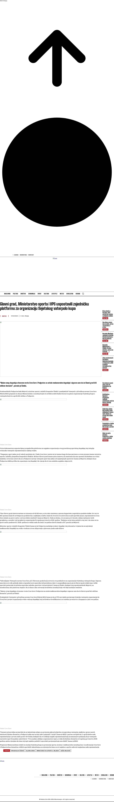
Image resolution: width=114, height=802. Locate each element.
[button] (83, 294)
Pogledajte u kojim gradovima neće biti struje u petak (108, 425)
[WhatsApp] (74, 315)
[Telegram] (80, 315)
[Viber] (68, 315)
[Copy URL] (92, 315)
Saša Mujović (66, 750)
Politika (105, 318)
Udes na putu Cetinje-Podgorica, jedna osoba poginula (107, 435)
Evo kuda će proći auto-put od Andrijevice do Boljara (107, 385)
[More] (98, 315)
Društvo (105, 329)
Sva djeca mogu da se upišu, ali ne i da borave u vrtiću (107, 324)
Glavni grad (30, 750)
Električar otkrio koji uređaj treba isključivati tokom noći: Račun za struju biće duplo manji (107, 413)
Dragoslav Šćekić (17, 750)
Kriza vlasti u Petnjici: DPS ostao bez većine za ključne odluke (107, 313)
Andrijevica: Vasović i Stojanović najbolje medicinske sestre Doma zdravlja (108, 398)
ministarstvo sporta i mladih (48, 750)
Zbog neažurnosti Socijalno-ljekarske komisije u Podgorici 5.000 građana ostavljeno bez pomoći (107, 363)
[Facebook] (1, 254)
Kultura (105, 341)
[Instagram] (5, 254)
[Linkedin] (86, 315)
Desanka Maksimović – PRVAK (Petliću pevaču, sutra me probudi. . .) (107, 348)
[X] (9, 254)
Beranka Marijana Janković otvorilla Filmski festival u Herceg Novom (107, 336)
